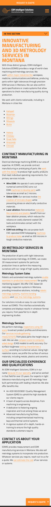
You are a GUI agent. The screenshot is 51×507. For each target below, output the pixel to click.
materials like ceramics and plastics (25, 211)
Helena (9, 132)
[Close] (48, 501)
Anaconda (11, 142)
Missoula (10, 121)
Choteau (10, 135)
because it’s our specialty (19, 372)
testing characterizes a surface (21, 348)
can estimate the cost (23, 460)
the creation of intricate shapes (23, 198)
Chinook (10, 145)
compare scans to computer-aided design (23, 341)
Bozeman (10, 114)
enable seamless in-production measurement (25, 278)
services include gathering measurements (16, 335)
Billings (9, 117)
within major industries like (20, 75)
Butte (9, 124)
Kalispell (10, 111)
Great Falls (11, 139)
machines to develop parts (23, 190)
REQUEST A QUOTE (25, 2)
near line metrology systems (27, 297)
